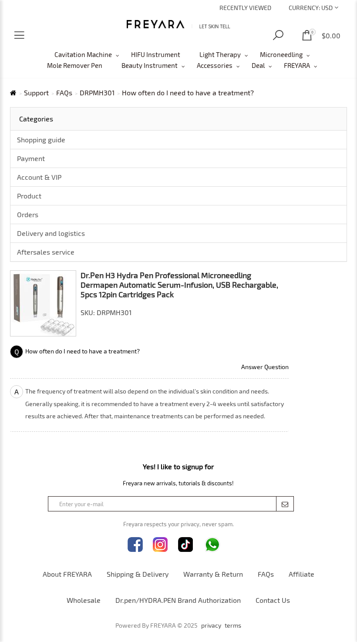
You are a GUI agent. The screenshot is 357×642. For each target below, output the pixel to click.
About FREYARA (67, 574)
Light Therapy (220, 54)
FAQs (64, 92)
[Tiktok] (185, 544)
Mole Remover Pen (74, 65)
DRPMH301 (97, 92)
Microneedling (281, 54)
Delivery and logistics (51, 233)
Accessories (214, 65)
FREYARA (297, 65)
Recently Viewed (245, 7)
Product (29, 196)
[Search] (278, 35)
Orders (27, 214)
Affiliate (301, 574)
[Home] (178, 24)
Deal (258, 65)
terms (233, 625)
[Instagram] (160, 544)
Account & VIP (39, 177)
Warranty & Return (213, 574)
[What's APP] (212, 544)
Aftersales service (45, 252)
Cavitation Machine (83, 54)
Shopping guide (41, 139)
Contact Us (273, 600)
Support (36, 92)
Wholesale (84, 600)
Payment (31, 158)
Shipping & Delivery (137, 574)
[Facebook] (135, 544)
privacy (211, 625)
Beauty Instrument (149, 65)
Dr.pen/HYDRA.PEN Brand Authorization (178, 600)
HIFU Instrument (155, 54)
